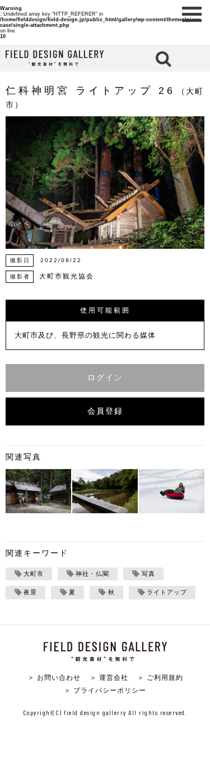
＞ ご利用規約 (160, 677)
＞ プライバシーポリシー (105, 690)
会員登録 (105, 411)
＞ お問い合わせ (54, 677)
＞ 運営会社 (109, 677)
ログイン (105, 377)
